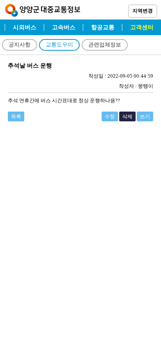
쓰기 (145, 116)
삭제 (127, 116)
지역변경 (142, 11)
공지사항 (19, 45)
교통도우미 (59, 45)
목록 (16, 116)
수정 (110, 116)
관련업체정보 (104, 45)
